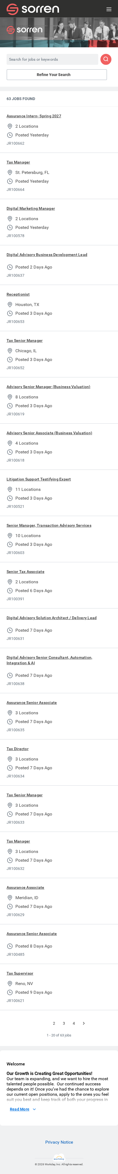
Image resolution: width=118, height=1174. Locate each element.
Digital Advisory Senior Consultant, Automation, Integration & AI (49, 660)
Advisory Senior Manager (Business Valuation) (49, 386)
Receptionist (18, 294)
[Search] (105, 59)
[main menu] (109, 9)
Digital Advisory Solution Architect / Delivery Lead (52, 618)
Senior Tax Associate (25, 571)
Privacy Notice (59, 1142)
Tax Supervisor (20, 973)
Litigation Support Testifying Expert (39, 479)
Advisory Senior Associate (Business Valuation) (49, 433)
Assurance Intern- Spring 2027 (34, 116)
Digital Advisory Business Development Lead (47, 254)
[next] (83, 1023)
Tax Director (18, 749)
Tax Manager (18, 162)
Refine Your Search (54, 74)
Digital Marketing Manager (31, 208)
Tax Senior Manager (25, 340)
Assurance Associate (25, 887)
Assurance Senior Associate (32, 702)
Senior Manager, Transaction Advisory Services (49, 525)
